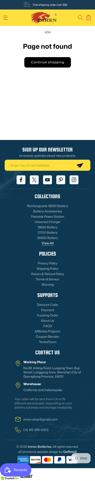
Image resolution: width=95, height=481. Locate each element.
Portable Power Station (47, 216)
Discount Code (47, 305)
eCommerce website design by (40, 452)
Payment (47, 310)
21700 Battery (47, 232)
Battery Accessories (47, 211)
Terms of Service (47, 279)
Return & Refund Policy (47, 274)
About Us (47, 320)
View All (48, 243)
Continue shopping (47, 62)
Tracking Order (47, 315)
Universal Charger (48, 222)
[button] (5, 18)
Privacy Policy (47, 263)
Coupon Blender (47, 336)
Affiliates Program (47, 331)
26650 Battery (47, 238)
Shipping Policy (47, 268)
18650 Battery (47, 227)
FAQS (47, 326)
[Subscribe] (80, 165)
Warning (48, 284)
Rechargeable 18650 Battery (47, 206)
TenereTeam (47, 342)
